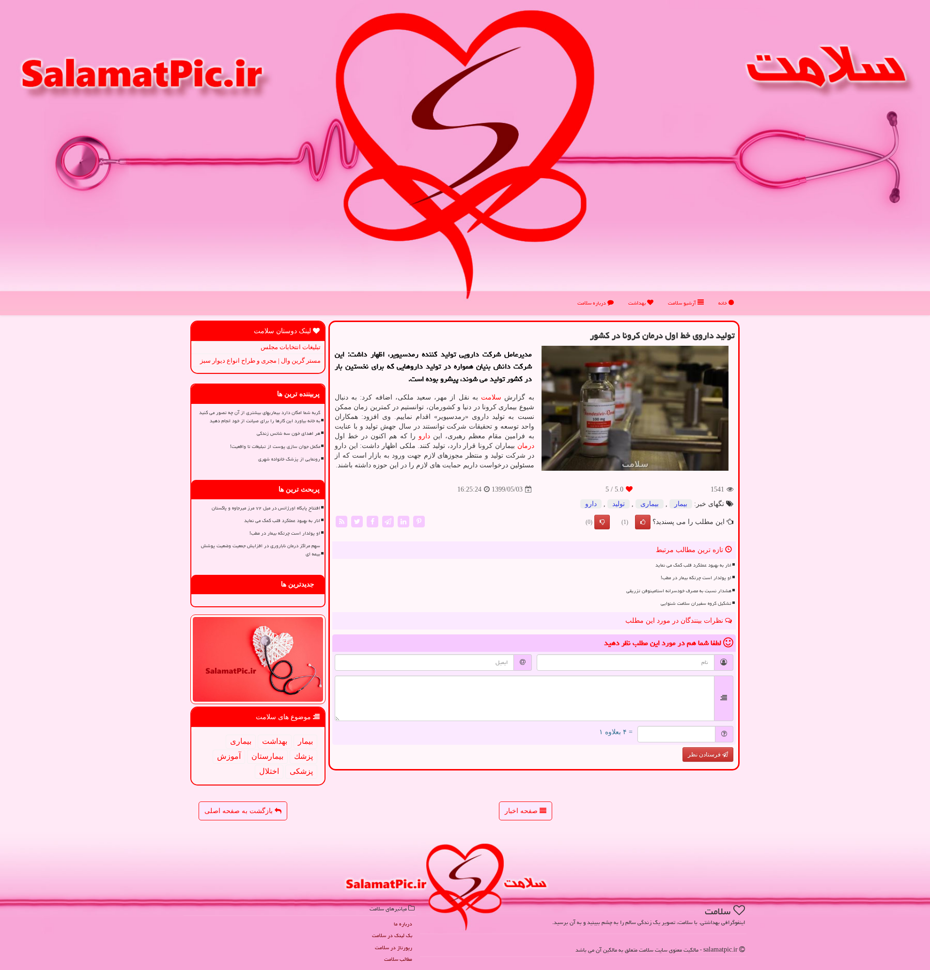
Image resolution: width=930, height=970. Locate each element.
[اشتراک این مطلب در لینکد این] (403, 521)
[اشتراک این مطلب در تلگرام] (388, 521)
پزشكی (301, 771)
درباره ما (403, 924)
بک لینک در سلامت (392, 935)
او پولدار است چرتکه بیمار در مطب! (696, 578)
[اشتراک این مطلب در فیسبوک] (372, 521)
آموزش (229, 756)
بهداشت (637, 303)
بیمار (680, 504)
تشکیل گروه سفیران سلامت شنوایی (696, 603)
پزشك (303, 756)
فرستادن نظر (705, 754)
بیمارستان (267, 756)
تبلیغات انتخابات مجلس (291, 347)
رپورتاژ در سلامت (393, 947)
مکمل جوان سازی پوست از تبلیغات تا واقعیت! (275, 446)
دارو (424, 436)
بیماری (649, 504)
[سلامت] (465, 154)
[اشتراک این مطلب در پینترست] (419, 521)
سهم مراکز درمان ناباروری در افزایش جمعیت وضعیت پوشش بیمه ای (260, 550)
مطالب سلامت (398, 959)
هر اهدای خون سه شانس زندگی (288, 433)
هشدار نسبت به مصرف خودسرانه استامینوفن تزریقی (678, 591)
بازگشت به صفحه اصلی (239, 811)
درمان (525, 445)
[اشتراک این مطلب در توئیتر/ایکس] (357, 521)
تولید (618, 504)
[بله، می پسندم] (643, 522)
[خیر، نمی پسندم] (602, 522)
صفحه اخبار (522, 811)
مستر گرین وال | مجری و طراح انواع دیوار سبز (260, 360)
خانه (723, 303)
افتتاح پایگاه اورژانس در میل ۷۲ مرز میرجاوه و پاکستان (266, 508)
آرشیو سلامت (683, 303)
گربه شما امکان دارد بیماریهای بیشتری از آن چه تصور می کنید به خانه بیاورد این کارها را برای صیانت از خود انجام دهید (259, 417)
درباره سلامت (592, 303)
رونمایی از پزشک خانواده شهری (289, 459)
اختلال (269, 771)
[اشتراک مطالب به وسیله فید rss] (341, 521)
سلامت (491, 397)
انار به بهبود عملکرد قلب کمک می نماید (693, 565)
